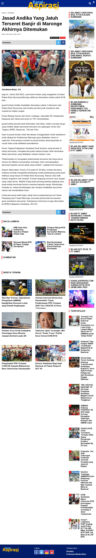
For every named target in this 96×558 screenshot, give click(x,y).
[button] (93, 1)
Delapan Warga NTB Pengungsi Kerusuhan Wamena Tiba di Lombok (56, 231)
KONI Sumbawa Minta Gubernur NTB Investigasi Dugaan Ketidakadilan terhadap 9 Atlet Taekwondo (87, 504)
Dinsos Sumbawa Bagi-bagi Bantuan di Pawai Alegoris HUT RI (48, 366)
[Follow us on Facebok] (36, 552)
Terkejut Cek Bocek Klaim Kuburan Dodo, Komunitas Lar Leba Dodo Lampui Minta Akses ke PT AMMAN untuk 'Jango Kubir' (87, 326)
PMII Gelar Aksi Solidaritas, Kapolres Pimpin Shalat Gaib (20, 231)
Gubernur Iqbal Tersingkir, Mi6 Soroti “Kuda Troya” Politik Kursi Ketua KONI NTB (50, 333)
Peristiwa (11, 13)
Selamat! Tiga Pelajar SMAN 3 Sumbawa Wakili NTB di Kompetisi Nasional (87, 347)
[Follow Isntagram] (47, 552)
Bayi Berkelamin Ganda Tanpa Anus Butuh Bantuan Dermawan (55, 245)
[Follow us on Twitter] (41, 552)
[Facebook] (63, 42)
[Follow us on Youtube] (52, 552)
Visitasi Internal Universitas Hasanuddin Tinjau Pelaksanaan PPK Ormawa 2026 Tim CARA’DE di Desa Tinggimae (49, 303)
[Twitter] (58, 42)
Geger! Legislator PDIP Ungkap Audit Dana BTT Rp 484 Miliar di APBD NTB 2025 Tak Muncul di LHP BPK (87, 528)
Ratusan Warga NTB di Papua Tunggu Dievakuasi (22, 244)
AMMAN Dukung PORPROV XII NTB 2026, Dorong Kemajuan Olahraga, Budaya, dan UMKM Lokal (87, 414)
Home (4, 13)
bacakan (55, 38)
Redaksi (70, 551)
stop (63, 38)
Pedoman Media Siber (76, 554)
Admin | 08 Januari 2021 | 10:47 (11, 34)
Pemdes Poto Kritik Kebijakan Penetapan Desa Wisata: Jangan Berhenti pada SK (16, 333)
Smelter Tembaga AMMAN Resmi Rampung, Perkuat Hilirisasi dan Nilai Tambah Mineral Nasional (87, 480)
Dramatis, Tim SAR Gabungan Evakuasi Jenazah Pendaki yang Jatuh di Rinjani (87, 458)
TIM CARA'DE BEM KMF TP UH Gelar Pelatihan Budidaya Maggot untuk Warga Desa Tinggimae (87, 392)
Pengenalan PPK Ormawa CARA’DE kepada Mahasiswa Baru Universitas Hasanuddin (16, 366)
